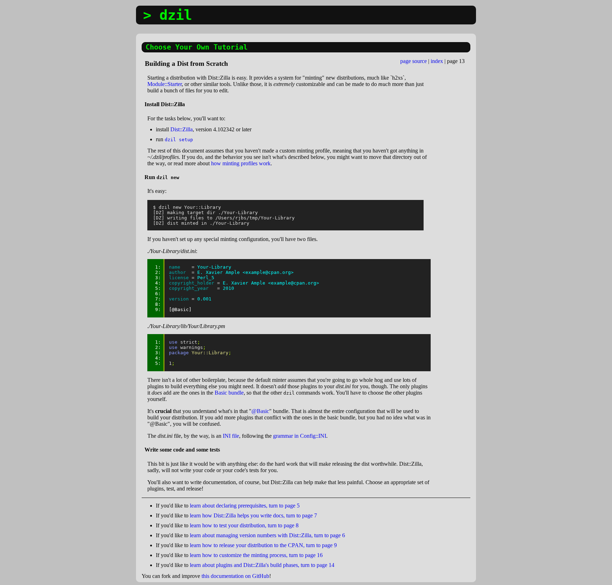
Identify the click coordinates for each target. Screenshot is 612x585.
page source (413, 61)
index (437, 61)
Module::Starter (164, 84)
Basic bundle (229, 393)
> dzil (167, 15)
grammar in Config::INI (299, 436)
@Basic (260, 411)
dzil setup (179, 139)
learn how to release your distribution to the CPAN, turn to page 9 (263, 545)
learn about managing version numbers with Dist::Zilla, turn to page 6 (267, 535)
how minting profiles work (241, 163)
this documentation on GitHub (235, 576)
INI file (231, 436)
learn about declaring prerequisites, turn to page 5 (245, 506)
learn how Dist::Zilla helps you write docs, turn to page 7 (253, 515)
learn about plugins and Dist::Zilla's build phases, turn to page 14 (262, 565)
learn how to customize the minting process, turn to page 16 (256, 555)
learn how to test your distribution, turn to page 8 (244, 525)
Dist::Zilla (181, 129)
